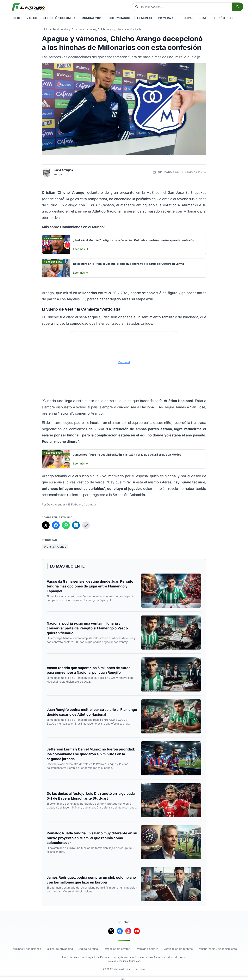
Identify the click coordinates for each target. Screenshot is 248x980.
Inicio (45, 29)
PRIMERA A (166, 18)
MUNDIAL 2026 (92, 18)
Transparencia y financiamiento (217, 948)
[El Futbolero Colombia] (28, 6)
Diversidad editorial (147, 948)
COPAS (188, 18)
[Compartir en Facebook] (56, 525)
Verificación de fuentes (178, 948)
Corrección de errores (116, 948)
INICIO (16, 18)
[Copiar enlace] (86, 525)
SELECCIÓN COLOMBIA (59, 18)
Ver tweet (124, 362)
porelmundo (60, 29)
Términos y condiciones (26, 948)
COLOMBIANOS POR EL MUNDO (130, 18)
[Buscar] (237, 7)
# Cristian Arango (55, 546)
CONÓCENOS (223, 18)
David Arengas (63, 170)
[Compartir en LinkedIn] (76, 525)
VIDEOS (32, 18)
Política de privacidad (59, 948)
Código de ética (88, 948)
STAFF (204, 18)
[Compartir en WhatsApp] (66, 525)
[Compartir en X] (46, 525)
